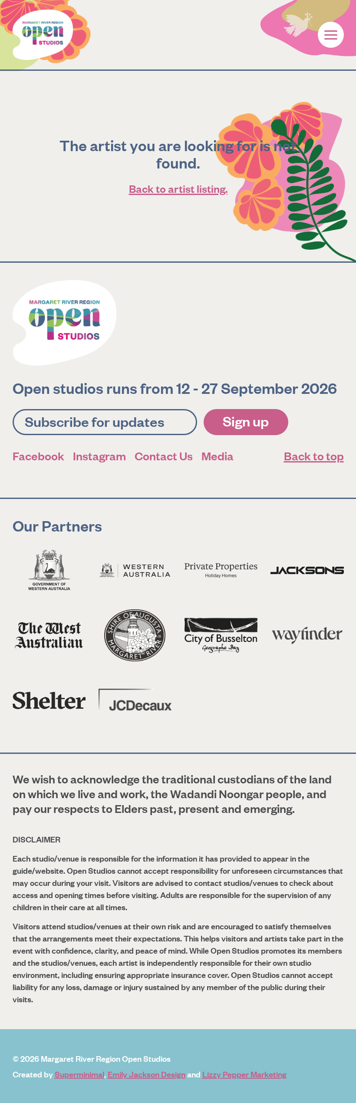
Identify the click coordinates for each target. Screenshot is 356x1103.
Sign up (246, 421)
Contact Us (164, 455)
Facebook (38, 455)
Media (217, 455)
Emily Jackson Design (146, 1074)
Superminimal (79, 1074)
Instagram (99, 455)
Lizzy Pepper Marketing (244, 1074)
